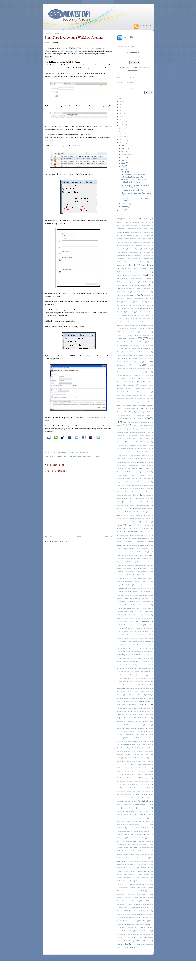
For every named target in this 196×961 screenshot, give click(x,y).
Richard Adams (140, 731)
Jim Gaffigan (143, 562)
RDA (127, 725)
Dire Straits (130, 408)
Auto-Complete (133, 268)
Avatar (143, 268)
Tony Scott (135, 901)
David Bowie (132, 395)
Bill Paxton (134, 278)
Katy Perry (122, 588)
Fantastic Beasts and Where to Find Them (136, 448)
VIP (125, 924)
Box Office (129, 298)
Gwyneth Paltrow (142, 498)
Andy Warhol (121, 252)
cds (150, 338)
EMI (129, 435)
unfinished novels (130, 914)
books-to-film (135, 295)
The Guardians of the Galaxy (128, 851)
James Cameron (128, 548)
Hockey (140, 518)
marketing (120, 625)
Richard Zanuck (130, 738)
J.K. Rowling (148, 541)
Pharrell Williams (130, 695)
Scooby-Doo (129, 771)
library (127, 608)
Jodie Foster (126, 568)
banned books (138, 272)
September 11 (130, 774)
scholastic (141, 768)
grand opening (146, 495)
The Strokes (144, 874)
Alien (149, 238)
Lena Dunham (146, 601)
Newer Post (48, 536)
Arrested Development (126, 262)
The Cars (142, 838)
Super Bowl (142, 818)
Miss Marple (132, 641)
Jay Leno (145, 555)
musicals (130, 655)
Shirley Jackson (134, 781)
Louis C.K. (122, 615)
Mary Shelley (131, 628)
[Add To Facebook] (83, 437)
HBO (144, 512)
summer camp (121, 814)
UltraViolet (120, 914)
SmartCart (77, 456)
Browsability (133, 308)
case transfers (145, 332)
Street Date (121, 811)
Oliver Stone (141, 675)
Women (148, 934)
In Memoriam (132, 531)
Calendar (133, 315)
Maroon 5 (128, 625)
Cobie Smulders (136, 358)
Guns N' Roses (129, 498)
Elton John (147, 432)
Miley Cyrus (122, 641)
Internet (119, 538)
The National (131, 864)
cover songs (140, 372)
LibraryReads (135, 608)
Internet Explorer (130, 538)
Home (79, 536)
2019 (121, 119)
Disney (139, 408)
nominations (146, 671)
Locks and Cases (141, 611)
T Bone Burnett (134, 824)
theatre (142, 884)
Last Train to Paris (131, 598)
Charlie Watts (128, 345)
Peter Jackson (138, 691)
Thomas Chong (123, 887)
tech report (122, 831)
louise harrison (134, 615)
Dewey (137, 402)
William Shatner (131, 934)
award (151, 268)
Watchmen (140, 924)
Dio (124, 408)
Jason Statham (128, 555)
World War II (128, 941)
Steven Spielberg (140, 804)
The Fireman (132, 844)
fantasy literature (122, 452)
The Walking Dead (147, 877)
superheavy (127, 821)
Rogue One (130, 748)
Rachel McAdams (145, 718)
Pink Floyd (149, 695)
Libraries (119, 608)
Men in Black (136, 631)
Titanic (125, 891)
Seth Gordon (120, 778)
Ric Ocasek (129, 731)
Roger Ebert (120, 748)
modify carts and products (68, 51)
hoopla (135, 522)
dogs (132, 412)
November (125, 148)
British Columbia (147, 305)
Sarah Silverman (129, 764)
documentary (123, 412)
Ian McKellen (144, 528)
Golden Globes (139, 488)
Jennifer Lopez (142, 558)
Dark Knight (147, 388)
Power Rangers (129, 701)
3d (137, 219)
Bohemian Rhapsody (123, 292)
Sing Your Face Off (147, 781)
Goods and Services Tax (126, 492)
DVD (150, 418)
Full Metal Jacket (129, 468)
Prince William (121, 704)
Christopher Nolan (123, 352)
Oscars (127, 678)
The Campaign (131, 838)
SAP (120, 764)
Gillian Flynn (120, 485)
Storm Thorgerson (129, 808)
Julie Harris (128, 581)
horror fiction (146, 522)
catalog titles (146, 335)
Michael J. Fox (140, 635)
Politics (119, 701)
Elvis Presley (121, 435)
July (123, 160)
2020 (121, 116)
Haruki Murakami (140, 508)
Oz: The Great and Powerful (142, 678)
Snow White (129, 788)
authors (123, 268)
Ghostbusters (130, 482)
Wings (141, 934)
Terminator (144, 831)
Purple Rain (121, 714)
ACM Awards (146, 225)
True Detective (123, 907)
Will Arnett (138, 931)
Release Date (129, 728)
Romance (127, 751)
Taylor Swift (149, 828)
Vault (139, 917)
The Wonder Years (142, 881)
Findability (137, 455)
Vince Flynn (143, 921)
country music (129, 372)
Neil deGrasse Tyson (141, 658)
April (123, 169)
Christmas (146, 348)
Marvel (121, 628)
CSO (143, 375)
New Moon (120, 665)
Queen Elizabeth (138, 714)
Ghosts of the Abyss (143, 482)
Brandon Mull (140, 302)
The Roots (129, 871)
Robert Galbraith (137, 741)
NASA (138, 655)
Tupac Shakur (135, 907)
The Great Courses (131, 847)
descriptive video (127, 402)
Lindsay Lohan (146, 608)
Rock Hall (135, 744)
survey (148, 821)
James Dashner (141, 548)
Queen (129, 714)
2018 (121, 122)
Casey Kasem (121, 335)
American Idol (121, 249)
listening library (128, 611)
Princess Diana (133, 704)
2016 (121, 128)
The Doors (147, 841)
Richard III (128, 734)
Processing (67, 456)
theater (127, 884)
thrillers (133, 887)
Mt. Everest (149, 648)
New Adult (147, 661)
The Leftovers (132, 858)
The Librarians (143, 858)
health (151, 512)
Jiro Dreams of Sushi (141, 565)
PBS (118, 691)
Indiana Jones (124, 535)
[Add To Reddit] (76, 437)
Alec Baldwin (127, 235)
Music (121, 655)
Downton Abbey (140, 415)
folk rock (133, 462)
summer (131, 811)
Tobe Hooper (131, 894)
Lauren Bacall (121, 601)
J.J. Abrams (138, 541)
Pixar (120, 698)
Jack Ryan (122, 545)
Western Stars (128, 931)
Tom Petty (128, 897)
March (124, 172)
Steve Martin (127, 804)
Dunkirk (140, 418)
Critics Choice (129, 375)
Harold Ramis (130, 505)
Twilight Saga (145, 911)
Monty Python (121, 645)
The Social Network (141, 871)
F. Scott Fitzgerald (122, 445)
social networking (141, 788)
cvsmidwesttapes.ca (127, 385)
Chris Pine (123, 348)
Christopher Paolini (137, 352)
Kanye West (149, 585)
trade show (139, 904)
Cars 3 (135, 332)
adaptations (120, 228)
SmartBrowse (144, 784)
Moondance (142, 645)
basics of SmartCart (79, 48)
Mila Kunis (149, 638)
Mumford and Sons (125, 651)
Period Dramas (126, 691)
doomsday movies (127, 415)
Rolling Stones (141, 748)
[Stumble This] (48, 437)
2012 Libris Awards (128, 219)
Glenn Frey (128, 488)
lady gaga (139, 595)
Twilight (135, 911)
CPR (149, 372)
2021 (121, 113)
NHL (138, 668)
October (124, 151)
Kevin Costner (124, 591)
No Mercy (130, 671)
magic (127, 618)
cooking (148, 368)
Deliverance (140, 398)
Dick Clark (122, 405)
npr (128, 675)
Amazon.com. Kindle (130, 242)
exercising (130, 442)
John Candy (143, 568)
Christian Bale (135, 348)
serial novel (147, 774)
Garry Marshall (121, 472)
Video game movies (131, 921)
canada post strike (144, 318)
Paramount (140, 681)
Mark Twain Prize (126, 621)
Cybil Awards (143, 385)
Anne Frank (146, 252)
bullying (124, 315)
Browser (143, 308)
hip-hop (148, 515)
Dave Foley (146, 392)
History (132, 518)
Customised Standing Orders (126, 382)
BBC (126, 275)
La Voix (130, 595)
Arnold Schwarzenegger (145, 258)
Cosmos (119, 372)
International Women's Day (141, 535)
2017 (121, 125)
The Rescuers (141, 867)
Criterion (119, 375)
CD (140, 338)
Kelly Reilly (131, 588)
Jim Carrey (132, 562)
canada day (129, 318)
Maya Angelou (123, 631)
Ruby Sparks (128, 758)
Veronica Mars (148, 917)
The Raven (129, 867)
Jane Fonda (142, 552)
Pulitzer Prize (146, 711)
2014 (121, 134)
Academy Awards (131, 225)
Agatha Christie (131, 228)
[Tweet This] (97, 437)
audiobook (130, 265)
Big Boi (126, 278)
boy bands (139, 298)
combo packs (128, 368)
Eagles (145, 422)
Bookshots (120, 298)
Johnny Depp (123, 578)
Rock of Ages (146, 744)
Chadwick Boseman (123, 342)
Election (126, 432)
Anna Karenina (133, 252)
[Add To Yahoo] (90, 437)
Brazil (127, 305)
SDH (151, 771)
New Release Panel (147, 665)
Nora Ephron (120, 675)
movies (132, 648)
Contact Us (128, 36)
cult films (150, 375)
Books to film (121, 295)
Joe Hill (134, 568)
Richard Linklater (140, 734)
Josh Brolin (141, 578)
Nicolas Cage (146, 668)
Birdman (135, 282)
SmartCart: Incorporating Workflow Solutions (74, 37)
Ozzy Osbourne (121, 681)
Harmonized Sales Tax (139, 502)
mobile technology (144, 641)
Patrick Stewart (130, 685)
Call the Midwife (145, 315)
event (151, 438)
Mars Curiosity (138, 625)
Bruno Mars (139, 312)
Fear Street (132, 452)
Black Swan (133, 285)
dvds (124, 422)
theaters (135, 884)
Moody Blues (132, 645)
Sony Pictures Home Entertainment (139, 791)
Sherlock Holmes (122, 781)
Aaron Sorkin (133, 222)
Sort (118, 794)
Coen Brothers (148, 358)
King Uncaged (144, 591)
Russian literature (140, 758)
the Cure (150, 838)
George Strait (129, 478)
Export (149, 442)
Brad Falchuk (128, 302)
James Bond (142, 545)
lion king (119, 611)
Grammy (136, 495)
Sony (123, 791)
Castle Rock (134, 335)
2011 (121, 143)
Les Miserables (146, 605)
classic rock (139, 355)
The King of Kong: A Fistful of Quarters (135, 854)
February (125, 204)
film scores (122, 455)
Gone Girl (150, 488)
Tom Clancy (143, 894)
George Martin (145, 472)
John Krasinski (141, 571)
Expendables (140, 442)
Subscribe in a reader (125, 82)
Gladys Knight (148, 485)
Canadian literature (147, 325)
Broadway (123, 308)
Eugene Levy (143, 438)
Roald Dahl (126, 741)
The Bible (122, 838)
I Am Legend (133, 528)
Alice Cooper (141, 238)
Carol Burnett (132, 328)
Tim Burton (141, 887)
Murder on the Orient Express (144, 651)
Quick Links (149, 714)
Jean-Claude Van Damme (128, 558)
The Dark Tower (136, 841)
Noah (137, 671)
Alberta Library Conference (141, 232)
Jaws (137, 555)
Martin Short (149, 625)
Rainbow (129, 721)
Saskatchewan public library (144, 764)
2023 (121, 107)
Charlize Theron (139, 345)
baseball (147, 272)
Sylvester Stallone (122, 824)
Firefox (145, 455)
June (123, 163)
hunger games (122, 528)
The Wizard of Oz (125, 881)
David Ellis (142, 395)
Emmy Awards (145, 435)
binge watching (124, 282)
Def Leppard (129, 398)
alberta (127, 232)
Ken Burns (140, 588)
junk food (137, 581)
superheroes (138, 821)
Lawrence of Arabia (133, 601)
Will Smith (120, 934)
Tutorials (145, 907)
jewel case (122, 562)
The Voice (136, 877)
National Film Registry (125, 658)
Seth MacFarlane (133, 778)
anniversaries (121, 255)
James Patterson (131, 552)
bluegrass (147, 288)
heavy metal (130, 515)
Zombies (125, 947)
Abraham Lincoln (145, 222)
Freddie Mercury (146, 465)
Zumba (133, 947)
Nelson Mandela (129, 661)
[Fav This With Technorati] (55, 437)
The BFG (150, 834)
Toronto (143, 901)
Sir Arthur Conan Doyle (127, 784)
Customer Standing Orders (140, 378)
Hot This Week (133, 525)
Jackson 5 (132, 545)
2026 (121, 101)
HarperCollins (141, 505)
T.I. (143, 824)
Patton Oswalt (142, 685)
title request (133, 891)
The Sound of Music (131, 874)
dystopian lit (136, 422)
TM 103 (142, 891)
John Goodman (129, 571)
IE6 (152, 528)
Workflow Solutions (91, 456)
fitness (137, 458)
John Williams (137, 575)
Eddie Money (143, 425)
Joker (133, 578)
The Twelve (126, 877)
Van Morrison (123, 917)
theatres (150, 884)
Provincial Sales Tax (134, 708)
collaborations (137, 362)
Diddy (130, 405)
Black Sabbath (122, 285)
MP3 (141, 648)
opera (120, 678)
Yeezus (133, 944)
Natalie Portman (148, 655)
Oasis (133, 675)
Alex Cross (139, 235)
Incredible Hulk (148, 532)
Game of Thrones (144, 468)
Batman (119, 275)
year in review (122, 944)
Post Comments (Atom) (61, 541)
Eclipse (134, 425)
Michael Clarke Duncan (124, 635)
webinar (149, 924)
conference (139, 368)
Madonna (119, 618)
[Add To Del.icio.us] (62, 437)
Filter (130, 455)
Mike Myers (140, 638)
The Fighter (120, 844)
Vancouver (132, 917)
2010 (121, 210)
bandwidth (128, 272)
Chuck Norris (121, 355)
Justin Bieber (128, 585)
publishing (136, 711)
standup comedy (137, 798)
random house (141, 721)
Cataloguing (57, 456)
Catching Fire (132, 338)
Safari (135, 761)
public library (147, 708)
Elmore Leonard (136, 432)
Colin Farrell (124, 362)
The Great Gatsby (147, 847)
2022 (121, 110)
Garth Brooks (133, 472)
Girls (140, 485)
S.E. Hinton (127, 761)
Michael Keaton (129, 638)
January (124, 207)
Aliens (118, 242)
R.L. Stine (134, 718)
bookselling (147, 295)
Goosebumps (141, 492)
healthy (121, 515)
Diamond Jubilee (147, 402)
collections (136, 365)
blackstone (143, 285)
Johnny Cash (149, 575)
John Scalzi (127, 575)
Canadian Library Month (131, 325)
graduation (127, 495)
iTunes (129, 541)
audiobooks (147, 265)
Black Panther (145, 282)
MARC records (135, 618)
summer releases (130, 818)
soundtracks (126, 794)
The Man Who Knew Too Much (137, 861)
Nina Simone (121, 671)
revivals (150, 728)
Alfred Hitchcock (130, 238)
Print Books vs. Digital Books (132, 190)
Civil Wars (130, 355)
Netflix (138, 661)
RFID (120, 731)
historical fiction (122, 518)
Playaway (127, 698)
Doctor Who (149, 408)
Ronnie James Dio (141, 754)
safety (141, 761)
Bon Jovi (135, 292)
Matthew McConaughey (145, 628)
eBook (124, 425)
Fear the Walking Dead (146, 452)
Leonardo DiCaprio (132, 605)
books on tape (145, 292)
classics (148, 355)
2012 (121, 140)
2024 (121, 104)
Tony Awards (126, 901)
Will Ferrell (147, 931)
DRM (133, 418)
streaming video (144, 808)
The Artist (126, 834)
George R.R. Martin (137, 475)
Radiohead (120, 721)
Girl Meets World (132, 485)
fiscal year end (126, 458)
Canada (119, 318)
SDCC (145, 771)
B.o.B (120, 272)
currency (122, 378)
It (124, 541)
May (123, 166)
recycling (119, 728)
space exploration (139, 794)
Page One (132, 681)
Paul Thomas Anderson (133, 688)
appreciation (120, 258)
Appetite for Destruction (142, 255)
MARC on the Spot (90, 417)
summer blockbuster (143, 811)
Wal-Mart (132, 924)
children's (150, 345)
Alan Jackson (143, 228)
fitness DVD (146, 458)
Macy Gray (146, 615)
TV (152, 907)
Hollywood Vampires (123, 522)
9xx (142, 219)
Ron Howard (128, 754)
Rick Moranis (142, 738)
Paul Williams (147, 688)
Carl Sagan (122, 328)
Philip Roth (140, 695)
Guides (119, 498)
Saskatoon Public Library (127, 768)
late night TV (146, 598)
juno (144, 581)
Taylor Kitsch (138, 828)
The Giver (143, 844)
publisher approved (123, 711)
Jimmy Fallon (128, 565)
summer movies (136, 814)
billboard (141, 278)
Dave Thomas (121, 395)
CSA (137, 375)
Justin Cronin (138, 585)
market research (142, 621)
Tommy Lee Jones (140, 897)
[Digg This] (69, 437)
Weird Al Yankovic (141, 927)
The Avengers (137, 834)
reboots (148, 725)
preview (139, 701)
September (125, 154)
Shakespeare (145, 778)
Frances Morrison (133, 465)
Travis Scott (149, 904)
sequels (139, 774)
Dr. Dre (150, 415)
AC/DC (119, 225)
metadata (147, 631)
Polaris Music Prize (145, 698)
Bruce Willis (130, 312)
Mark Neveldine (148, 618)
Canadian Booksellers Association (127, 322)
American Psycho (134, 249)
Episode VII (120, 438)
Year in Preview (142, 941)
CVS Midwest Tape (146, 382)
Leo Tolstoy (120, 605)
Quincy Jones (123, 718)
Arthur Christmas (141, 262)
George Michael (122, 475)
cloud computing (122, 358)
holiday (148, 518)
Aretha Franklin (131, 258)
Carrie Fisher (149, 328)
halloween (126, 502)
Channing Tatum (139, 342)
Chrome (148, 352)
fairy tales (143, 445)
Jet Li (151, 558)
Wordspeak (120, 937)
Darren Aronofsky (134, 392)
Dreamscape (123, 418)
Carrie (140, 328)
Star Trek (128, 801)
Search (121, 774)
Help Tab (140, 515)
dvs (129, 422)
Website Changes (126, 927)
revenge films (141, 728)
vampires (141, 914)
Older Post (108, 536)
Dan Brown (128, 388)
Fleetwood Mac (122, 462)
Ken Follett (149, 588)
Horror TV (121, 525)
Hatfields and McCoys (133, 512)
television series (133, 831)
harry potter (127, 508)
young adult (142, 944)
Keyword (134, 591)
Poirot (135, 698)
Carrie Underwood (124, 332)
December (125, 145)
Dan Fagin (137, 388)
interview (142, 538)
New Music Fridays (132, 665)
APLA (129, 255)
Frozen (119, 468)
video (120, 921)
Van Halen (150, 914)
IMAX (121, 532)
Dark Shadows (121, 392)
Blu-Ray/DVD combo (133, 288)
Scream (138, 771)
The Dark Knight (124, 841)
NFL (133, 668)
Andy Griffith (146, 249)
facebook (134, 445)
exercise (121, 442)
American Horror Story (143, 245)
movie (124, 648)
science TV (120, 771)
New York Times (124, 668)
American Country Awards (125, 245)
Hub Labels (147, 525)
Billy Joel (150, 278)
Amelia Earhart (145, 242)
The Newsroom (142, 864)
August (124, 157)
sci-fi (148, 768)
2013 (121, 137)
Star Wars (138, 801)
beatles (143, 275)
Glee (120, 488)
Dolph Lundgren (141, 412)
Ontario (150, 675)
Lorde (151, 611)
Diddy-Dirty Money (140, 405)
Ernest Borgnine (131, 438)
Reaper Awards (137, 725)
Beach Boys (133, 275)
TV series (124, 911)
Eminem (135, 435)
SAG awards (149, 761)
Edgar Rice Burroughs (132, 429)
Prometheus (121, 708)
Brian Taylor (135, 305)
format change (121, 465)
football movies (145, 462)
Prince (148, 701)
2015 (121, 131)
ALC (118, 235)
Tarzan (129, 828)
